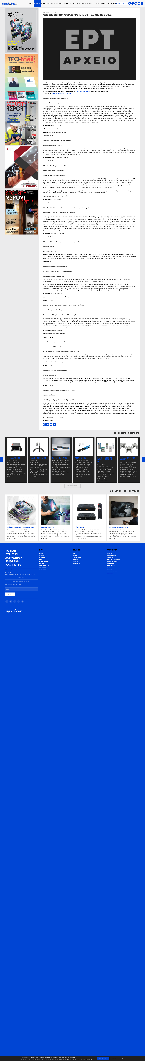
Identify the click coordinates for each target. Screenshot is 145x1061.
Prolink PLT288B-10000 (38, 458)
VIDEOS (83, 3)
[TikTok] (132, 3)
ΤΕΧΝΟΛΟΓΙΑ (110, 570)
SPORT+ (75, 556)
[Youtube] (139, 3)
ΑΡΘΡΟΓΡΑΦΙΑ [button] (45, 3)
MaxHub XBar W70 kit (59, 458)
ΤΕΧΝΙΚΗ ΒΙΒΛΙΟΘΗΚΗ (112, 562)
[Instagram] (135, 3)
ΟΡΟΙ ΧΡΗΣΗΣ (42, 570)
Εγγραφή (10, 594)
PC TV (108, 568)
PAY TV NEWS (76, 564)
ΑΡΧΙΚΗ (31, 3)
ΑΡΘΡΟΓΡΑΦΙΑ (42, 558)
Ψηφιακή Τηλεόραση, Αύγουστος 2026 (20, 527)
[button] (138, 547)
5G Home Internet (47, 527)
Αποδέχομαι (102, 1058)
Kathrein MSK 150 (13, 458)
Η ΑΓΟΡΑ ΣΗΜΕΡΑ (77, 558)
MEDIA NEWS (76, 562)
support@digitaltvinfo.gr (20, 581)
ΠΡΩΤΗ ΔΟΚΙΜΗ (110, 566)
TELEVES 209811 (80, 458)
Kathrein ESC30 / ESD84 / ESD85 (128, 459)
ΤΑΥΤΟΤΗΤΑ (90, 3)
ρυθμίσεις (89, 1059)
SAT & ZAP (75, 560)
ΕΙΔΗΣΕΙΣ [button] (37, 3)
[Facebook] (129, 3)
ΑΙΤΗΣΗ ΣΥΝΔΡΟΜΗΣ (101, 3)
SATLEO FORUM (112, 3)
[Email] (142, 3)
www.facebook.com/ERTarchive (62, 93)
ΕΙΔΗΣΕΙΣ (41, 556)
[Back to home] (10, 3)
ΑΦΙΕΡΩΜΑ (109, 554)
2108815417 (20, 578)
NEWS (74, 554)
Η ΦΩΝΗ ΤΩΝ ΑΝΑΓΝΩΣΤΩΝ (113, 560)
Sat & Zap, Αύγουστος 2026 (118, 527)
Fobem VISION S (80, 527)
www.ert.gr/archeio (83, 91)
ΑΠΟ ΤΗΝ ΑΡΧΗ (110, 558)
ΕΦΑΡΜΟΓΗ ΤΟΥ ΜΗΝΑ (112, 572)
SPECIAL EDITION (74, 3)
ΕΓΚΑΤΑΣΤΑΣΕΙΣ (110, 564)
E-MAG (66, 3)
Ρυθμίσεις (115, 1058)
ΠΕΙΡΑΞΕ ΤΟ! (110, 574)
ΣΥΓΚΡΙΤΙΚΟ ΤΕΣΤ (111, 556)
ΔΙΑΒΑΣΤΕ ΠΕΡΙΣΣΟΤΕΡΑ (72, 486)
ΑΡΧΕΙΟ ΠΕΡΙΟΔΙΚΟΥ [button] (57, 3)
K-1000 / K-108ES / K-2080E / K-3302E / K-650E (105, 460)
